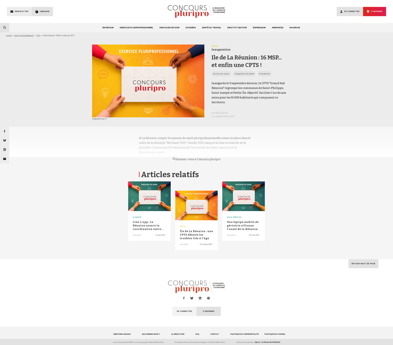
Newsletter (21, 11)
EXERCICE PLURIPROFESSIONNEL (136, 27)
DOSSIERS (191, 27)
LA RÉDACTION (177, 334)
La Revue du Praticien (270, 342)
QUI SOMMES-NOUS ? (151, 334)
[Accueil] (196, 11)
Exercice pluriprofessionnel (23, 36)
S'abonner (377, 11)
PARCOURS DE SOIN (169, 27)
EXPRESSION (259, 27)
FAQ (197, 334)
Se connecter (352, 11)
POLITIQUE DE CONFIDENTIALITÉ (244, 334)
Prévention (264, 74)
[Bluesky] (4, 140)
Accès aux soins (221, 74)
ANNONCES (277, 27)
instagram (208, 298)
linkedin (200, 298)
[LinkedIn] (4, 149)
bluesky (191, 298)
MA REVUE (295, 27)
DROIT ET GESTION (237, 27)
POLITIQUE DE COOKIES (275, 334)
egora (257, 342)
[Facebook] (4, 131)
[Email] (4, 158)
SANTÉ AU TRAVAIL (211, 27)
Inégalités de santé (244, 74)
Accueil (8, 36)
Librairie (44, 11)
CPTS (38, 36)
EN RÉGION (108, 27)
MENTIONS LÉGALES (122, 334)
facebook (184, 298)
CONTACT (214, 334)
